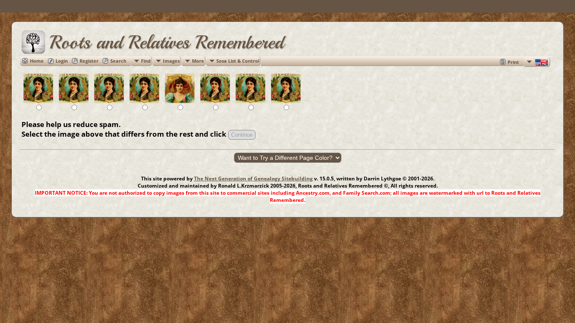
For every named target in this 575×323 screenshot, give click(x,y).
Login (62, 61)
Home (37, 61)
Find (146, 61)
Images (171, 61)
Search (118, 61)
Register (89, 61)
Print (513, 62)
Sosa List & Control (237, 61)
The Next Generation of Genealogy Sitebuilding (253, 178)
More (198, 61)
